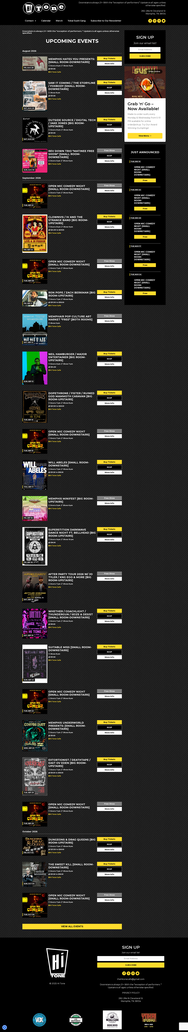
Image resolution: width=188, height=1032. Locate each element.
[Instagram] (155, 21)
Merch (59, 21)
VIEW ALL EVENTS (72, 926)
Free (145, 180)
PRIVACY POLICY (131, 993)
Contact (29, 21)
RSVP (109, 87)
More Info (109, 63)
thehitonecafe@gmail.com (130, 979)
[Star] (163, 21)
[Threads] (159, 21)
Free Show (109, 150)
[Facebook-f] (150, 21)
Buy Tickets (109, 58)
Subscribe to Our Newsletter (106, 21)
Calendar (46, 21)
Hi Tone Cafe (55, 72)
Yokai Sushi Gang (77, 21)
